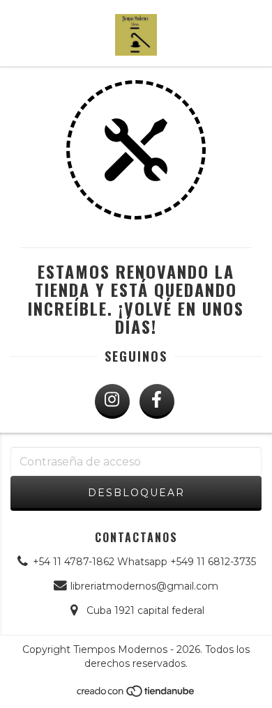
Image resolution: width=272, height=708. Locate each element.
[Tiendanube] (136, 694)
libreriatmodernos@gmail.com (144, 586)
